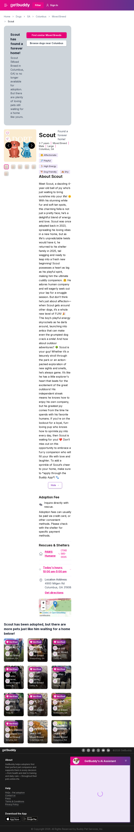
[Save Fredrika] (7, 702)
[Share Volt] (55, 681)
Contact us (10, 795)
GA (28, 16)
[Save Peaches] (31, 648)
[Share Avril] (31, 708)
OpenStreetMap (59, 612)
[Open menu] (6, 5)
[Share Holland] (55, 708)
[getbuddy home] (9, 750)
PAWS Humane (50, 553)
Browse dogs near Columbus (46, 43)
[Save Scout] (7, 133)
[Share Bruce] (7, 654)
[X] (98, 750)
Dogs (19, 16)
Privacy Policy (12, 804)
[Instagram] (88, 750)
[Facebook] (83, 750)
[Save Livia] (55, 648)
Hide (53, 485)
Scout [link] (11, 21)
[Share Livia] (55, 654)
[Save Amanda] (7, 675)
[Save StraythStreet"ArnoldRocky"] (31, 723)
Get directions (54, 592)
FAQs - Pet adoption (15, 792)
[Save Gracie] (31, 675)
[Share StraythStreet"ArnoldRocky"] (31, 729)
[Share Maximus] (55, 729)
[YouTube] (103, 750)
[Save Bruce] (7, 648)
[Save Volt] (55, 675)
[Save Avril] (31, 702)
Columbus (41, 16)
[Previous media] (8, 145)
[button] (55, 604)
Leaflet (45, 612)
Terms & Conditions (14, 801)
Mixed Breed (59, 16)
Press (8, 798)
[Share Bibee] (7, 735)
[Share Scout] (7, 139)
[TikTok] (93, 750)
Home (7, 16)
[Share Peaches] (31, 654)
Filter (38, 5)
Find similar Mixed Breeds (46, 35)
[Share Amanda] (7, 681)
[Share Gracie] (31, 681)
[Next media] (31, 145)
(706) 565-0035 (64, 553)
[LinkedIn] (108, 750)
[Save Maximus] (55, 723)
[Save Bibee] (7, 729)
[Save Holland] (55, 702)
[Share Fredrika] (7, 708)
